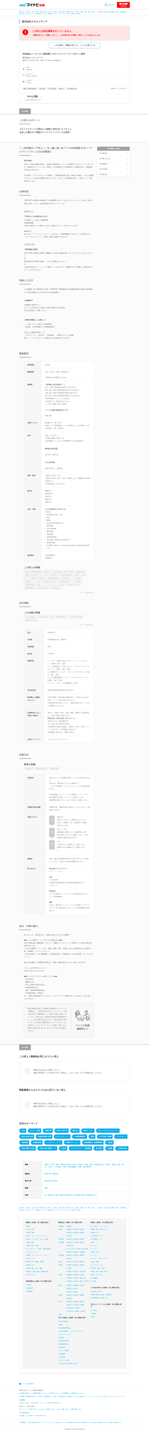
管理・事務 (30, 1232)
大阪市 (76, 1281)
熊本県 (69, 1305)
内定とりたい (88, 1130)
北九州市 (70, 1311)
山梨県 (76, 1255)
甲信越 (61, 1255)
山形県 (76, 1232)
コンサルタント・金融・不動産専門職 (39, 1249)
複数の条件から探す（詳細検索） (102, 1294)
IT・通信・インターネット (100, 1226)
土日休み (94, 1310)
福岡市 (77, 1311)
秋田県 (69, 1232)
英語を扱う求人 (41, 1415)
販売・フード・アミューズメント (37, 1236)
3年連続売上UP (91, 1195)
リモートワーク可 (65, 1334)
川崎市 (76, 1252)
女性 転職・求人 (62, 1409)
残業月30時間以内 (66, 1195)
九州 (60, 1301)
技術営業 (25, 1142)
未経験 (109, 1148)
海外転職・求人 (76, 1409)
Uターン (82, 1393)
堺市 (81, 1281)
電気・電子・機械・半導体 (35, 1262)
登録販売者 (37, 1142)
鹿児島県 (70, 1308)
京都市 (69, 1281)
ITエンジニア (31, 1258)
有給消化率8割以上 (65, 1328)
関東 (92, 1136)
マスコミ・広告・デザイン (100, 1258)
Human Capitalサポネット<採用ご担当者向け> (107, 1422)
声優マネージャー (72, 1142)
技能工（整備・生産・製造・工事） (85, 12)
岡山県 (82, 1285)
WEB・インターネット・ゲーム (37, 1255)
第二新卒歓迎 (49, 1195)
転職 (21, 1403)
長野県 (82, 1255)
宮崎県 (82, 1305)
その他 (94, 1281)
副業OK (61, 1337)
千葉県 (76, 1242)
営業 (28, 1226)
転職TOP (21, 12)
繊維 (46, 1188)
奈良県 (76, 1278)
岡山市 (69, 1292)
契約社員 (30, 1288)
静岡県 (76, 1265)
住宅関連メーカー (97, 1236)
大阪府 (82, 1275)
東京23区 (86, 1249)
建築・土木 (30, 1265)
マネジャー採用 (64, 1360)
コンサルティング (97, 1265)
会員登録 (123, 5)
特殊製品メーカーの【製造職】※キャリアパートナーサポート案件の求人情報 (58, 13)
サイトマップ (49, 1422)
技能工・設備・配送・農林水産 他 (63, 12)
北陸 (60, 1262)
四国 (60, 1295)
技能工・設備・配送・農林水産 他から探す (39, 12)
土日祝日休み (122, 1148)
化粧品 (109, 1142)
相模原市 (55, 1174)
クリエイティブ (32, 1252)
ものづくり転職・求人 (47, 1409)
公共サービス (31, 1275)
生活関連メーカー (97, 1239)
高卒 (93, 1317)
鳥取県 (69, 1285)
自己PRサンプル (54, 1393)
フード (94, 1255)
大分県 (76, 1305)
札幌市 (69, 1226)
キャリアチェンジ (62, 1136)
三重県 (69, 1268)
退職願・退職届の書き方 (28, 1396)
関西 (60, 1275)
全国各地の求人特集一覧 (99, 1298)
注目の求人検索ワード (48, 1148)
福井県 (82, 1262)
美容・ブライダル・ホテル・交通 (37, 1239)
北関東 (61, 1239)
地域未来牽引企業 (44, 1136)
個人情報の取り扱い (35, 1422)
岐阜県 (69, 1265)
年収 (40, 1396)
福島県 (82, 1232)
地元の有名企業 (27, 1136)
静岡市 (69, 1271)
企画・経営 (30, 1229)
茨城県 (69, 1239)
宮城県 (82, 1229)
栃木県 (76, 1239)
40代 (23, 1130)
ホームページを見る (56, 871)
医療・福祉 (30, 1242)
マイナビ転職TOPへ (28, 1384)
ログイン (111, 5)
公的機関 (94, 1278)
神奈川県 (48, 1174)
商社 (93, 1242)
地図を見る (53, 885)
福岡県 (69, 1301)
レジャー (94, 1249)
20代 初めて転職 (105, 1136)
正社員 (63, 1148)
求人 (27, 1403)
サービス (94, 1245)
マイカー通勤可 (64, 1350)
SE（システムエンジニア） (108, 1130)
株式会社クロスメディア (26, 13)
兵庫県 (69, 1278)
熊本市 (83, 1311)
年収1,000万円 (62, 1130)
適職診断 (47, 1396)
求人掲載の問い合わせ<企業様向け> (77, 1422)
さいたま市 (70, 1249)
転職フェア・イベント (87, 1396)
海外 (60, 1314)
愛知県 (82, 1265)
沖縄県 (77, 1308)
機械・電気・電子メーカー (100, 1229)
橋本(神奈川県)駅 (51, 1181)
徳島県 (69, 1295)
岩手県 (76, 1229)
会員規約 (23, 1422)
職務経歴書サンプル (39, 1393)
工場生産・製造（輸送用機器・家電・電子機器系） (112, 12)
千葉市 (78, 1249)
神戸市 (87, 1281)
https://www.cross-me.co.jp (57, 739)
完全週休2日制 (79, 1195)
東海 (60, 1265)
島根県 (76, 1285)
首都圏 (61, 1242)
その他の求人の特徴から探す (68, 1363)
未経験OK (62, 1354)
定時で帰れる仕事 (28, 1148)
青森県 (69, 1229)
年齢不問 (48, 1130)
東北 (60, 1229)
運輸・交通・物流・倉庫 (99, 1271)
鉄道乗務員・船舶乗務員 (93, 1142)
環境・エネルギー (97, 1275)
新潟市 (69, 1258)
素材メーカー (96, 1232)
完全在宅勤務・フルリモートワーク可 (71, 1331)
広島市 (76, 1292)
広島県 (69, 1288)
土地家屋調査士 (80, 1136)
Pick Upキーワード (38, 1403)
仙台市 (69, 1236)
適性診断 (74, 1393)
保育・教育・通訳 (32, 1245)
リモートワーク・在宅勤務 (81, 1148)
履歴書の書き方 (25, 1393)
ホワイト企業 (35, 1130)
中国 (60, 1285)
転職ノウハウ (72, 1396)
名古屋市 (83, 1271)
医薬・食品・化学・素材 (34, 1268)
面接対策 (62, 1396)
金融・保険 (95, 1262)
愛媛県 (82, 1295)
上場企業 (62, 1357)
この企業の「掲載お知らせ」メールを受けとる (74, 45)
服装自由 (62, 1347)
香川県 (76, 1295)
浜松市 (76, 1271)
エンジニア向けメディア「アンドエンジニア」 (111, 1396)
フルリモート (121, 1136)
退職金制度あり (64, 1344)
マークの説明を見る (87, 593)
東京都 (82, 1242)
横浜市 (69, 1252)
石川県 (76, 1262)
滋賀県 (69, 1275)
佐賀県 (76, 1301)
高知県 (69, 1298)
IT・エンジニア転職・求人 (28, 1409)
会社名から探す (97, 1291)
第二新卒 (99, 1148)
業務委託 (30, 1291)
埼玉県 (69, 1242)
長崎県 (82, 1301)
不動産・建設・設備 (98, 1268)
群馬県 (82, 1239)
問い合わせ (59, 1422)
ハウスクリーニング (53, 1142)
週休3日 (75, 1130)
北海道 (61, 1226)
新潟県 (69, 1255)
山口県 (76, 1288)
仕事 (55, 1396)
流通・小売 (95, 1252)
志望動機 (65, 1393)
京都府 (76, 1275)
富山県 (69, 1262)
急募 (57, 1195)
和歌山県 (83, 1278)
